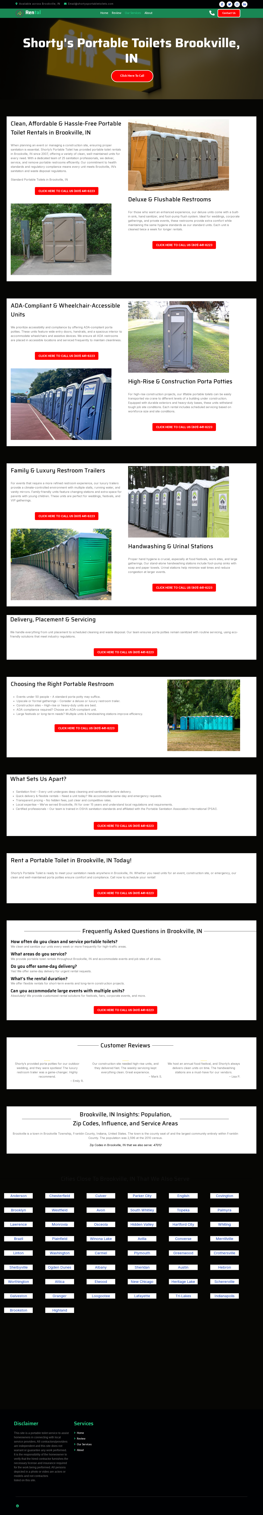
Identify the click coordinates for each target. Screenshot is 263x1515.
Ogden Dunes (59, 1267)
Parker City (142, 1196)
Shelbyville (18, 1267)
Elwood (101, 1281)
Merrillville (224, 1239)
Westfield (59, 1210)
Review (116, 13)
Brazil (18, 1239)
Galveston (18, 1296)
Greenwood (183, 1253)
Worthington (18, 1281)
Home (104, 13)
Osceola (101, 1224)
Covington (224, 1196)
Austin (183, 1267)
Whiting (224, 1224)
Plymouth (142, 1253)
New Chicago (142, 1281)
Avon (101, 1210)
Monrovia (60, 1224)
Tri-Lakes (183, 1296)
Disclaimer (26, 1423)
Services (83, 1423)
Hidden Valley (142, 1224)
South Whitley (142, 1210)
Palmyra (224, 1210)
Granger (60, 1296)
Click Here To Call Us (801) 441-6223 (66, 191)
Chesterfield (59, 1196)
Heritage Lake (183, 1281)
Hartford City (183, 1224)
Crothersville (224, 1253)
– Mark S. (155, 1076)
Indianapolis (225, 1296)
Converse (183, 1239)
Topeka (183, 1210)
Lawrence (18, 1224)
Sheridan (142, 1267)
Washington (60, 1253)
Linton (18, 1253)
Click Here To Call (132, 76)
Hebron (224, 1267)
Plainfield (59, 1239)
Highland (59, 1310)
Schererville (224, 1281)
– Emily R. (77, 1081)
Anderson (18, 1196)
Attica (59, 1281)
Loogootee (101, 1296)
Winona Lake (101, 1239)
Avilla (142, 1239)
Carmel (101, 1253)
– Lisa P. (234, 1076)
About (148, 13)
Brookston (18, 1310)
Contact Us (228, 13)
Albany (101, 1267)
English (183, 1196)
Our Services (133, 13)
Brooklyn (18, 1210)
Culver (100, 1196)
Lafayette (142, 1296)
